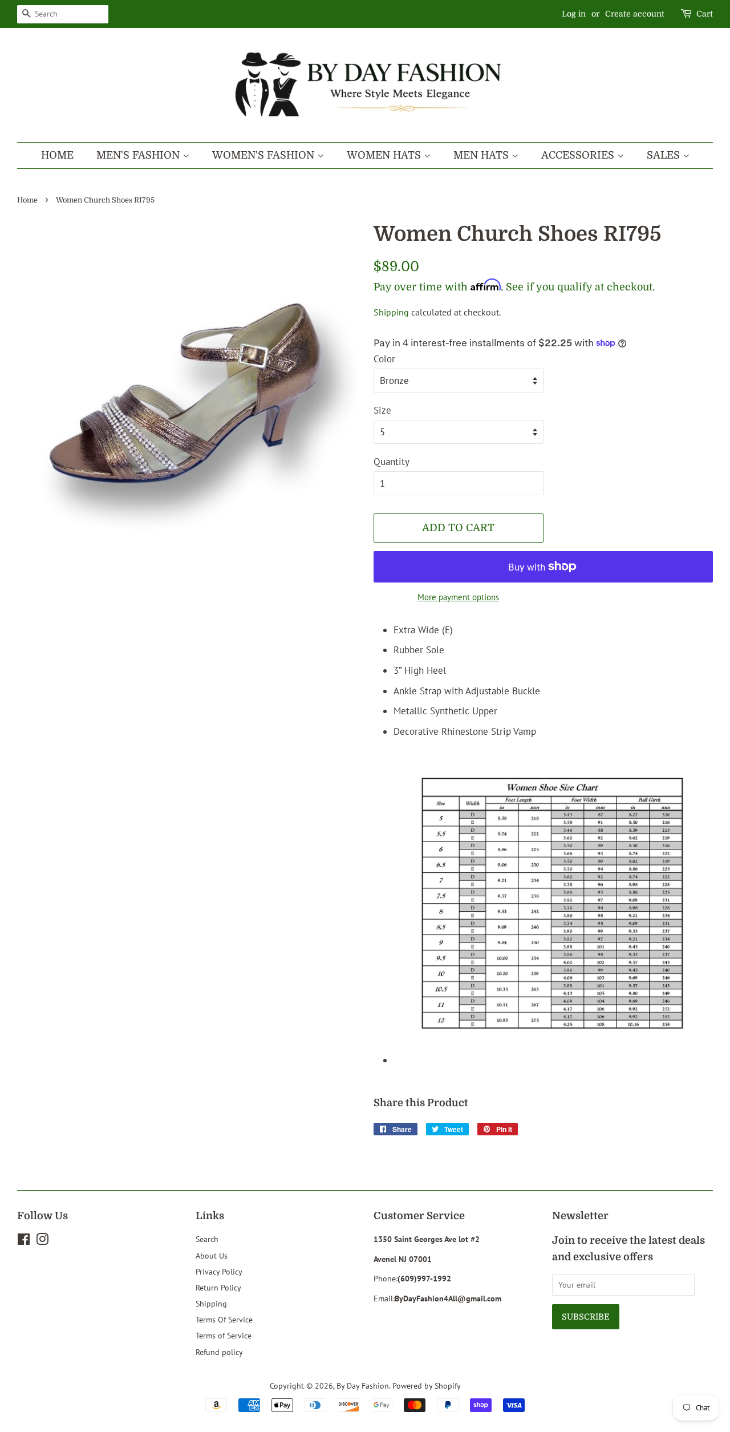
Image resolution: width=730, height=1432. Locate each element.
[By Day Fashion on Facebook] (23, 1241)
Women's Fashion (264, 155)
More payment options (458, 597)
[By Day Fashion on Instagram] (42, 1241)
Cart (704, 13)
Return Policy (218, 1287)
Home (57, 155)
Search (207, 1238)
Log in (574, 13)
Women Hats (385, 155)
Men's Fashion (139, 155)
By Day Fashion (362, 1385)
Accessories (579, 155)
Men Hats (482, 155)
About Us (212, 1255)
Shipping (391, 312)
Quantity (391, 461)
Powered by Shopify (426, 1385)
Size (382, 410)
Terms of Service (224, 1335)
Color (384, 359)
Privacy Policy (219, 1271)
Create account (634, 13)
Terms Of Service (224, 1319)
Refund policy (219, 1351)
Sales (665, 155)
